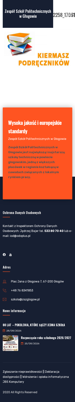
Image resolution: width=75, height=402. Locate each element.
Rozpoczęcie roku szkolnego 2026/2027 (46, 338)
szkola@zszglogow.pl (25, 299)
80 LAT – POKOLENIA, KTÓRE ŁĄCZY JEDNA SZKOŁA (34, 325)
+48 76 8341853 (22, 290)
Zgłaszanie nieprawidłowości (22, 371)
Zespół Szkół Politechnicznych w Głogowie (28, 13)
